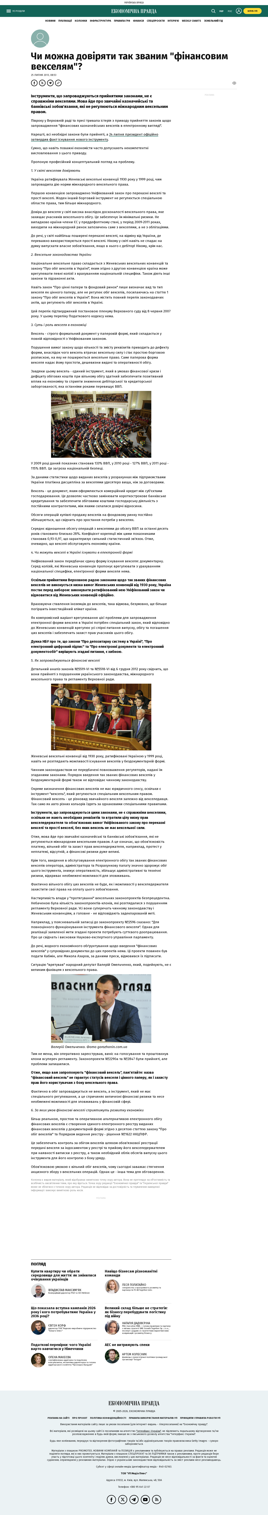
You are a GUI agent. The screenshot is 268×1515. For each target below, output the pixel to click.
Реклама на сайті (58, 1418)
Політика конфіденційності (108, 1418)
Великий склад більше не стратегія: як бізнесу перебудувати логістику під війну (136, 1312)
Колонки (81, 20)
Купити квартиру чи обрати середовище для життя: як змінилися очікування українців (63, 1275)
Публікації (65, 20)
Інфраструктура (100, 20)
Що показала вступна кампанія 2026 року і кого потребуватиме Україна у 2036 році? (63, 1312)
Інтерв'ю (173, 20)
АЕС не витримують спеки (127, 1345)
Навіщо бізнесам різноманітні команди (131, 1273)
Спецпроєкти (156, 20)
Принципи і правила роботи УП (200, 1418)
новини (50, 20)
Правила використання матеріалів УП (153, 1418)
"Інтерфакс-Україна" (148, 1431)
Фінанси (138, 20)
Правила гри (122, 20)
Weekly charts (191, 20)
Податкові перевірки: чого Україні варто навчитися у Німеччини (61, 1347)
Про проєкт (79, 1418)
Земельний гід (213, 20)
